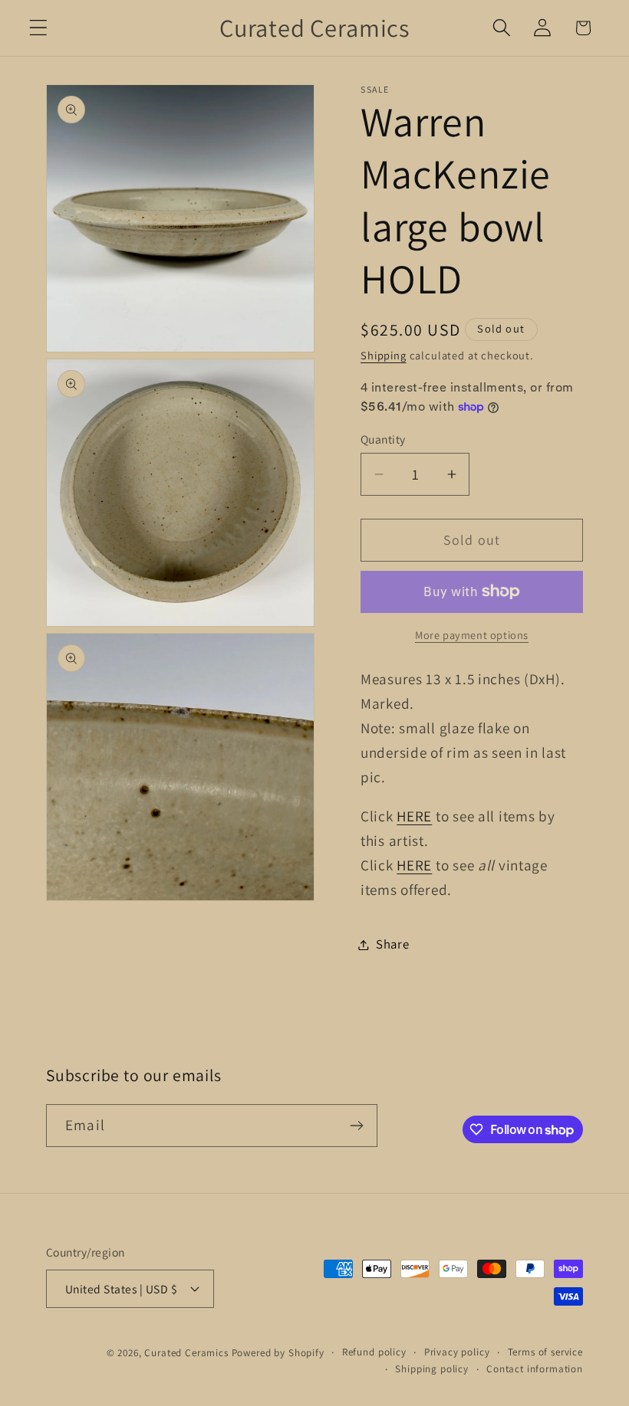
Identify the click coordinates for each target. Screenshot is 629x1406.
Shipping (384, 355)
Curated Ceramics (186, 1352)
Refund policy (374, 1351)
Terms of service (545, 1351)
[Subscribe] (356, 1125)
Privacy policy (457, 1351)
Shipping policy (432, 1368)
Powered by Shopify (278, 1352)
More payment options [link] (472, 635)
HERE (414, 816)
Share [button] (393, 944)
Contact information (534, 1368)
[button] (38, 28)
